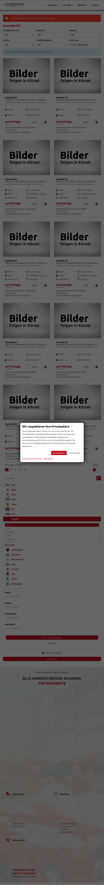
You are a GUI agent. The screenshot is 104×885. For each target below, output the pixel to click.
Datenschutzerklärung (31, 458)
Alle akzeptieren (59, 453)
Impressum (48, 458)
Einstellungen (75, 453)
